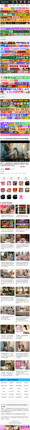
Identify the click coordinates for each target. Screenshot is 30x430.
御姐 (17, 282)
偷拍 (4, 300)
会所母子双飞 (11, 397)
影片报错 (26, 179)
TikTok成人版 (4, 394)
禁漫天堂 (26, 391)
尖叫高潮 (25, 374)
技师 (6, 265)
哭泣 (25, 282)
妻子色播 (26, 382)
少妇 (8, 282)
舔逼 (9, 173)
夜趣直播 (11, 382)
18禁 (10, 423)
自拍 (6, 375)
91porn (26, 388)
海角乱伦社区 (19, 394)
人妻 (8, 265)
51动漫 (18, 388)
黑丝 (21, 320)
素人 (8, 247)
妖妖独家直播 (19, 397)
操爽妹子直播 (4, 385)
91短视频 (26, 394)
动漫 (27, 5)
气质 (26, 356)
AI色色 (3, 388)
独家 (17, 247)
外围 (17, 320)
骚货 (10, 265)
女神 (19, 320)
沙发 (16, 173)
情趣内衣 (22, 356)
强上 (2, 282)
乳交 (23, 301)
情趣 (19, 356)
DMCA (23, 417)
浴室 (21, 301)
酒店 (23, 320)
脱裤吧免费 (3, 397)
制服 (12, 265)
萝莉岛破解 (11, 394)
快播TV (18, 391)
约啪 (2, 247)
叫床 (23, 282)
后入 (12, 247)
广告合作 (7, 418)
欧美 (14, 5)
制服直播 (11, 385)
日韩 (10, 5)
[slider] (8, 160)
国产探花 (7, 169)
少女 (6, 356)
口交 (20, 173)
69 (6, 173)
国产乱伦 (14, 423)
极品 (8, 356)
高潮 (3, 357)
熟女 (19, 265)
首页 (2, 5)
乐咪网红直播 (19, 382)
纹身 (6, 247)
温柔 (25, 320)
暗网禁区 (11, 388)
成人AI (22, 5)
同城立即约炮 (4, 382)
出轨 (21, 282)
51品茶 (3, 391)
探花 (4, 247)
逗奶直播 (26, 397)
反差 (6, 282)
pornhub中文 (11, 391)
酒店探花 (8, 319)
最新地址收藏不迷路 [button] (15, 134)
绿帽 (4, 282)
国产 (6, 5)
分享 (19, 179)
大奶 (8, 300)
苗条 (13, 173)
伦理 (18, 5)
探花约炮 (12, 169)
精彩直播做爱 (19, 385)
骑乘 (10, 247)
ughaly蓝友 (26, 385)
